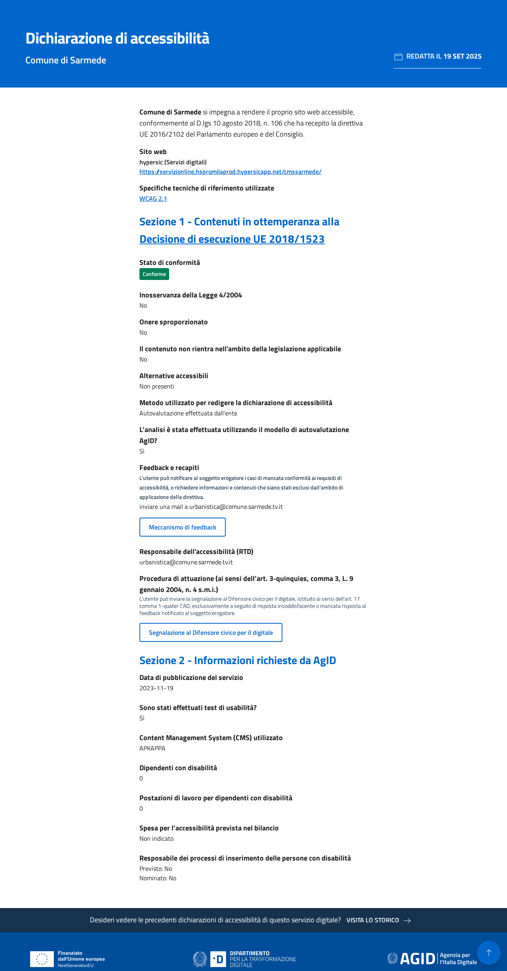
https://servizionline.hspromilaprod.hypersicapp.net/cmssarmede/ (230, 171)
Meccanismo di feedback (182, 527)
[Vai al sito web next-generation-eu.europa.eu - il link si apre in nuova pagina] (67, 959)
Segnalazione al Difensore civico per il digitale (211, 632)
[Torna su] (489, 953)
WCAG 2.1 (153, 198)
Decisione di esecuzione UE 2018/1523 (232, 238)
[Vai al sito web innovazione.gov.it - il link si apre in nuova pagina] (246, 959)
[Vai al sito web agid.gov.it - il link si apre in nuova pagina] (432, 959)
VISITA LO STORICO (373, 920)
